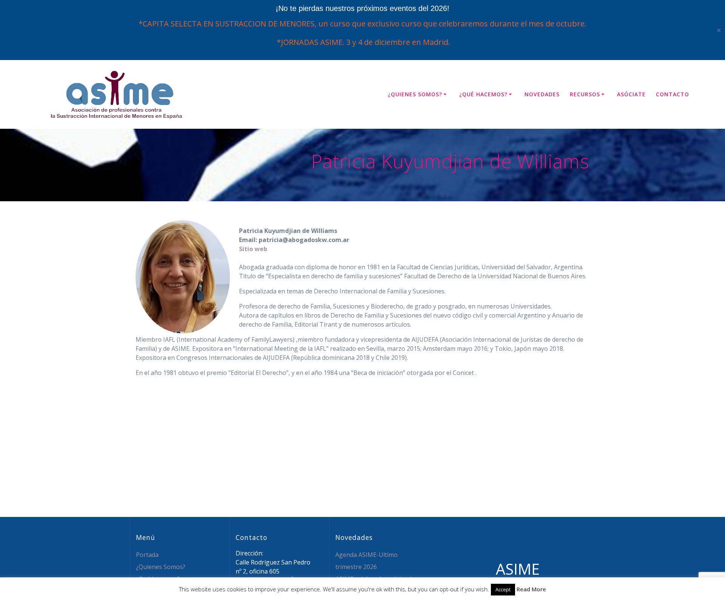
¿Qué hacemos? (483, 94)
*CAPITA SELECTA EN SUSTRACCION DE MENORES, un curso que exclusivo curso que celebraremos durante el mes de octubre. (362, 24)
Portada (147, 555)
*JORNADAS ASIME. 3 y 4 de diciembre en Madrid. (362, 42)
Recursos (585, 94)
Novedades (542, 94)
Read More (531, 589)
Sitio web (253, 249)
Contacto (672, 94)
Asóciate (631, 94)
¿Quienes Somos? (415, 94)
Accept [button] (503, 589)
